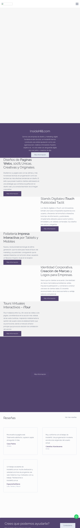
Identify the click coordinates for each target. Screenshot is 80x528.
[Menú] (77, 3)
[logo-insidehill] (7, 4)
